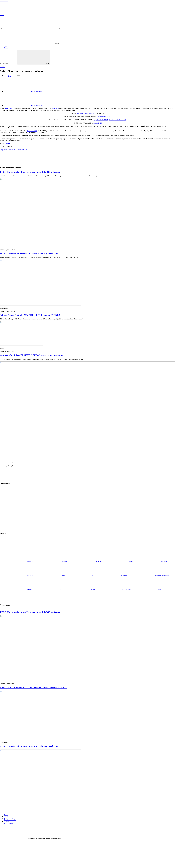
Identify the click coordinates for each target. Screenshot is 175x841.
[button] (33, 29)
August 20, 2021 (98, 123)
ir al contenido (4, 1)
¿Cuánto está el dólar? (10, 820)
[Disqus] (87, 509)
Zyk (9, 76)
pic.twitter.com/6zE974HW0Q (117, 120)
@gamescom (80, 113)
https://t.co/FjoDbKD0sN (101, 120)
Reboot (19, 149)
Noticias (6, 48)
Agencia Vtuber (8, 823)
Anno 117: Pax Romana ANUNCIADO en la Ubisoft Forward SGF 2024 (33, 687)
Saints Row (55, 108)
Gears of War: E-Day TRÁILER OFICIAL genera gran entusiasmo (31, 355)
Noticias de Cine (8, 818)
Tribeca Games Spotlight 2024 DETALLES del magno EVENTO (30, 315)
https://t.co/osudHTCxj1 (104, 116)
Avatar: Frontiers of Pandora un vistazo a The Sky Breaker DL (29, 253)
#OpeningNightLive (90, 113)
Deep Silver (8, 108)
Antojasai (6, 821)
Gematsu (7, 143)
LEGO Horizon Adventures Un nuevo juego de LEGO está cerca (30, 172)
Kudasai (6, 816)
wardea (2, 15)
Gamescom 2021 (32, 131)
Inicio (5, 46)
